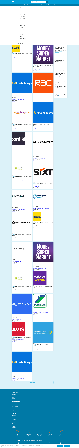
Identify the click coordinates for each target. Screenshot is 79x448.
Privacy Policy (14, 415)
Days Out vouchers (15, 406)
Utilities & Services (22, 34)
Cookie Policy (14, 427)
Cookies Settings (53, 445)
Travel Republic (20, 43)
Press (12, 423)
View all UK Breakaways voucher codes (18, 128)
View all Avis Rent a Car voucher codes (18, 339)
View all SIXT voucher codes (37, 186)
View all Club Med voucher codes (17, 261)
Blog (37, 4)
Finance (20, 36)
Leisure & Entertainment (23, 14)
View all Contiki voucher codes (16, 148)
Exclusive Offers (47, 4)
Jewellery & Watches (22, 38)
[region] (39, 446)
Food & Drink (21, 9)
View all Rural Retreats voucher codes (17, 180)
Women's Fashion (22, 16)
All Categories (14, 410)
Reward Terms (14, 419)
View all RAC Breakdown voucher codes (39, 96)
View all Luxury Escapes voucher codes (39, 158)
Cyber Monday (14, 399)
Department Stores (22, 40)
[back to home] (17, 2)
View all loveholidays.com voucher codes (18, 99)
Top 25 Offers (14, 394)
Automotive (21, 27)
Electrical (20, 21)
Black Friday (13, 398)
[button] (24, 5)
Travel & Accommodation (23, 12)
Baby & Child (21, 32)
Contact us (13, 416)
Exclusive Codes (14, 395)
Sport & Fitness (21, 29)
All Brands (13, 411)
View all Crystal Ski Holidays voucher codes (18, 209)
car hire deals (62, 77)
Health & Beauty (22, 18)
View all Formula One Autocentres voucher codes (40, 312)
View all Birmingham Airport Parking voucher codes (41, 208)
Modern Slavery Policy (15, 422)
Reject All (60, 445)
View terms (13, 59)
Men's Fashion (21, 20)
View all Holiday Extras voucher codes (39, 290)
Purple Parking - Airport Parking (23, 41)
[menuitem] (24, 5)
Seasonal (34, 4)
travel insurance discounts (59, 52)
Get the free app (14, 424)
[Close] (78, 446)
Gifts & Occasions (22, 25)
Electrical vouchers (14, 409)
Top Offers (41, 4)
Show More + (32, 382)
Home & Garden (22, 23)
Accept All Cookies (67, 445)
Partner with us (14, 426)
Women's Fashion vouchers (16, 407)
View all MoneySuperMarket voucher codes (39, 69)
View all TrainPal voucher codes (16, 319)
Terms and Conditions (15, 418)
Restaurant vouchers (54, 4)
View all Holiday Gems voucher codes (39, 348)
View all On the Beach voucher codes (17, 57)
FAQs (12, 420)
